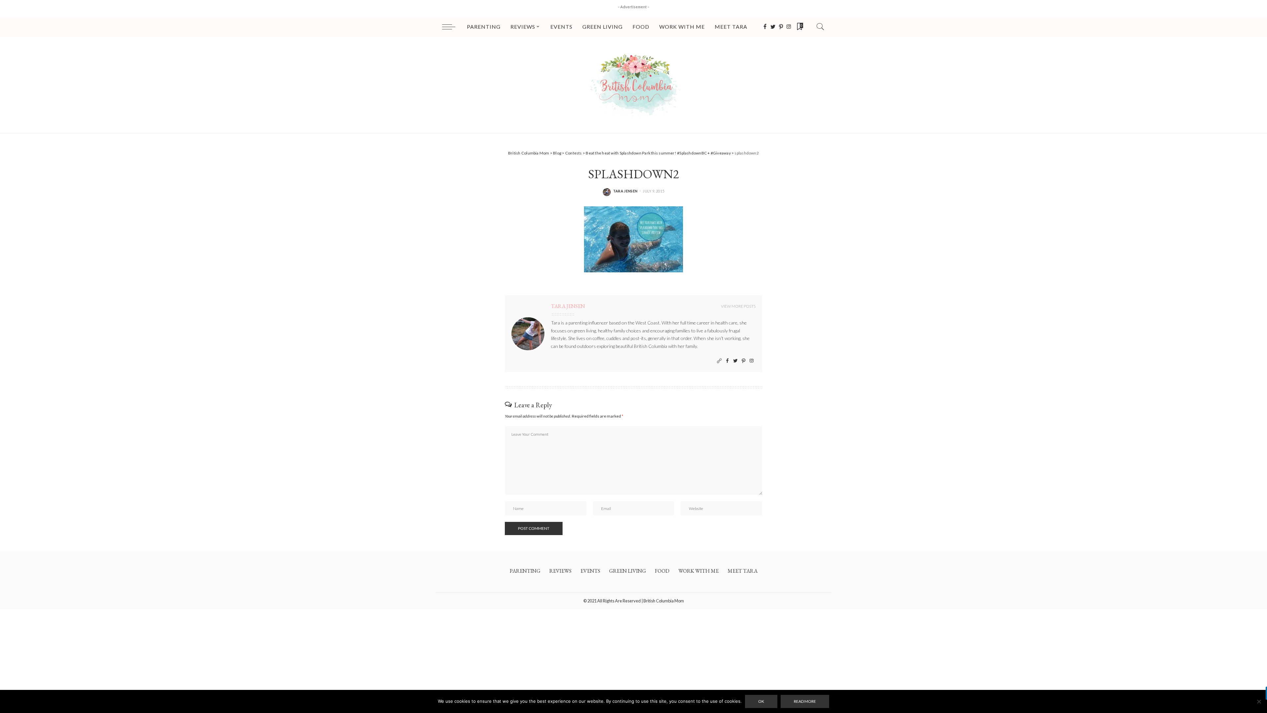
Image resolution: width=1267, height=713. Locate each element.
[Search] (820, 27)
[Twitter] (773, 27)
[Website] (719, 361)
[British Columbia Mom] (633, 85)
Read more (805, 701)
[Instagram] (789, 27)
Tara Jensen (625, 191)
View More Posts (738, 306)
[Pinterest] (781, 27)
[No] (1258, 701)
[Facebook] (765, 27)
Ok (761, 701)
